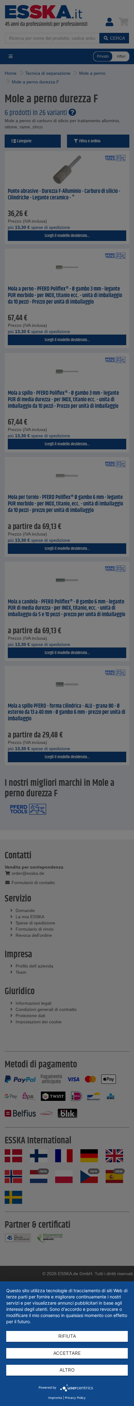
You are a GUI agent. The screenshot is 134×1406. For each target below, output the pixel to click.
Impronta (55, 1397)
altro (67, 1370)
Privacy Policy (75, 1397)
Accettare (67, 1353)
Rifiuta (67, 1336)
